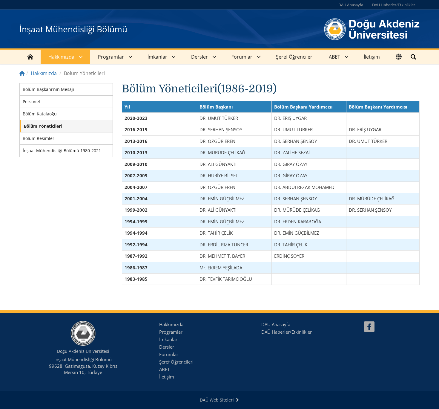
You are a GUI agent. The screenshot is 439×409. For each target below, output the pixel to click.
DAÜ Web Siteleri (217, 400)
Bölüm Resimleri (39, 138)
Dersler (199, 57)
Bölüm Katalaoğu (40, 114)
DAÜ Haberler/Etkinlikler (393, 4)
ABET (334, 57)
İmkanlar (157, 57)
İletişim (372, 57)
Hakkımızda (61, 57)
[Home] (22, 73)
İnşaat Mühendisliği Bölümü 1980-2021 (62, 150)
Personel (31, 101)
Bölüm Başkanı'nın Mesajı (48, 89)
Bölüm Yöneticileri (43, 126)
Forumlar (241, 57)
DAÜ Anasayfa (350, 4)
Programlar (111, 57)
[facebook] (369, 326)
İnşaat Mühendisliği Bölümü (73, 29)
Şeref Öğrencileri (295, 57)
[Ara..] (413, 57)
